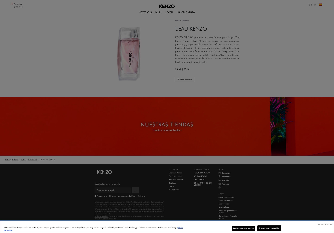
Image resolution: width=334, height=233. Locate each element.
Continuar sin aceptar (325, 224)
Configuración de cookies (243, 228)
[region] (167, 226)
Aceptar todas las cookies (269, 228)
